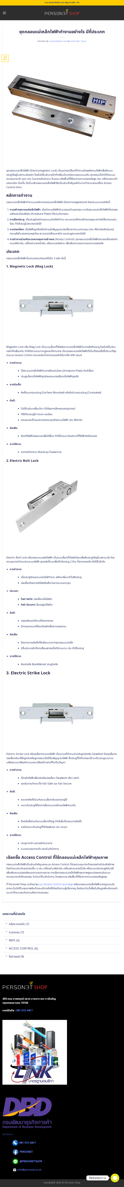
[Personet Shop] (62, 12)
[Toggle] (6, 923)
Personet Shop (78, 41)
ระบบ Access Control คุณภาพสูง (55, 884)
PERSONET (26, 1152)
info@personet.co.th (29, 1170)
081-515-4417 (24, 1010)
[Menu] (4, 13)
